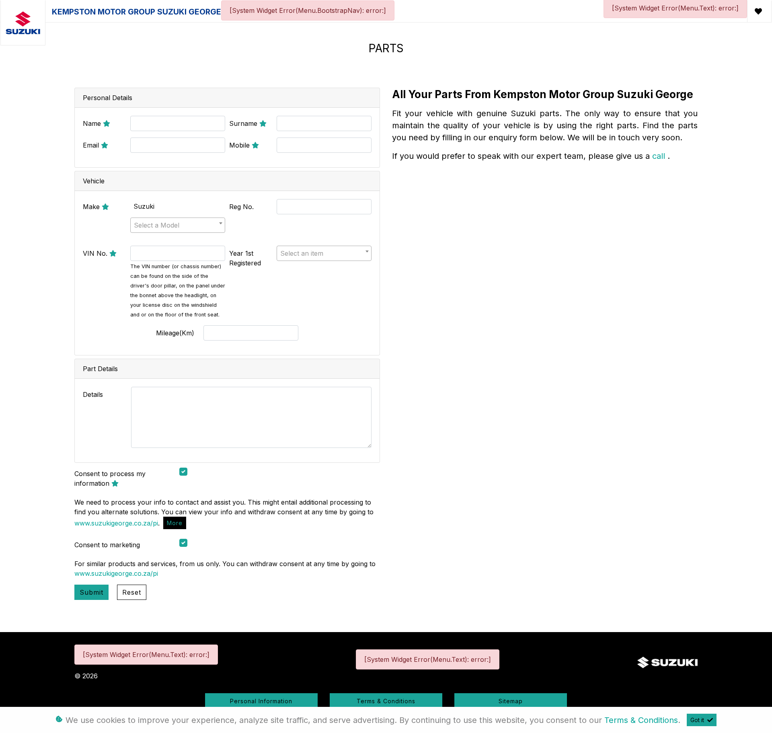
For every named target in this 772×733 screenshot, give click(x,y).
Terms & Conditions (386, 701)
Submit (91, 592)
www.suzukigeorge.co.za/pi (116, 523)
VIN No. (96, 253)
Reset (131, 592)
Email (92, 145)
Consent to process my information (110, 478)
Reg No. (241, 207)
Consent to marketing (107, 545)
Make (92, 207)
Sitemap (511, 701)
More (175, 522)
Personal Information (261, 701)
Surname (244, 123)
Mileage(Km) (175, 333)
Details (93, 394)
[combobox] (177, 225)
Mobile (240, 145)
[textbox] (178, 225)
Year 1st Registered (245, 258)
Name (93, 123)
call (659, 156)
